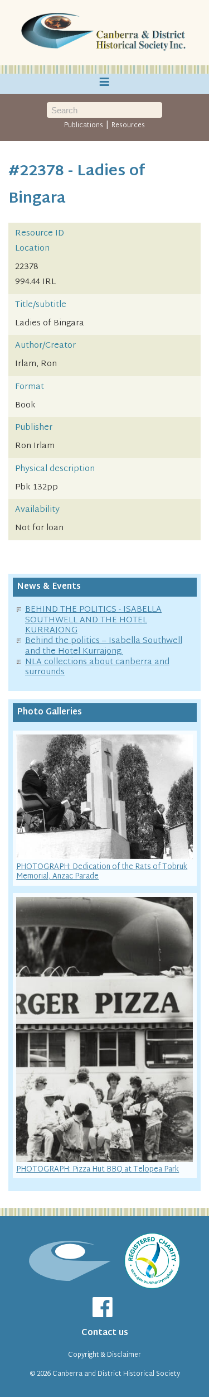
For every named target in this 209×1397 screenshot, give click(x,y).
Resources (128, 125)
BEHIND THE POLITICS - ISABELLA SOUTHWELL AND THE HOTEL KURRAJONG (93, 620)
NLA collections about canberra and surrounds (97, 667)
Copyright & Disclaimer (104, 1355)
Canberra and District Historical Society (116, 1374)
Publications (83, 125)
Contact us (104, 1333)
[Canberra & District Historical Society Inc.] (104, 32)
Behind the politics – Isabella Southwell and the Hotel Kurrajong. (103, 646)
